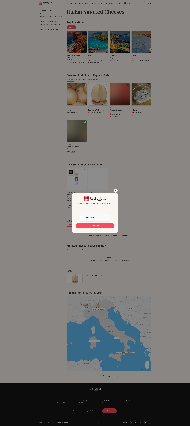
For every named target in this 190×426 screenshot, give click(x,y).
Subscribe (95, 225)
